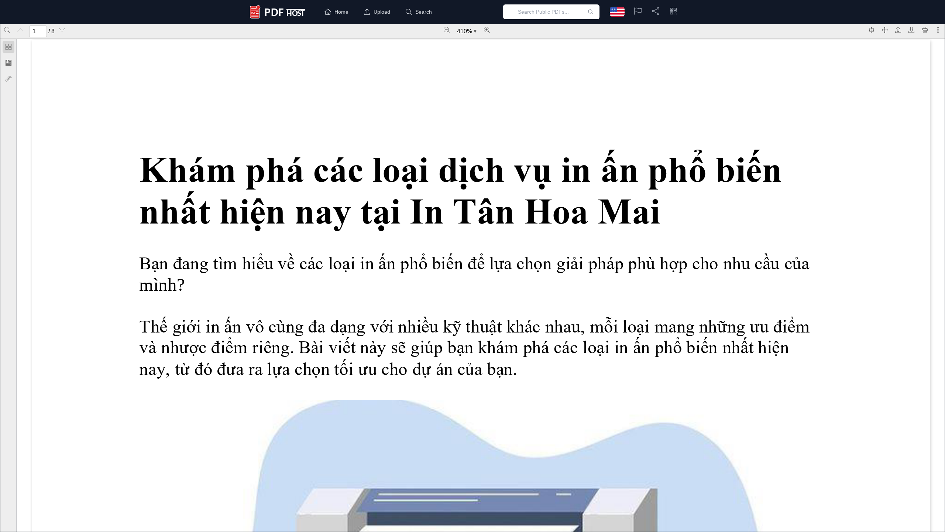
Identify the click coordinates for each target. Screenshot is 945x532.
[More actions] (938, 30)
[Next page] (62, 30)
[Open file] (898, 30)
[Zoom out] (447, 30)
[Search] (7, 30)
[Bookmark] (8, 63)
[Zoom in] (487, 30)
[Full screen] (885, 30)
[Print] (925, 30)
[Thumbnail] (8, 47)
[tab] (8, 48)
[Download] (911, 30)
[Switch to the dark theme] (871, 30)
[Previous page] (20, 30)
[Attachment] (8, 79)
